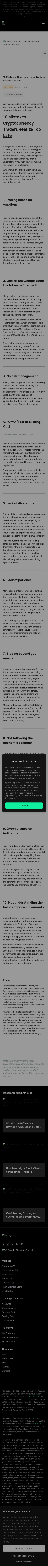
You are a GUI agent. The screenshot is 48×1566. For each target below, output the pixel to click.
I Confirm (24, 805)
